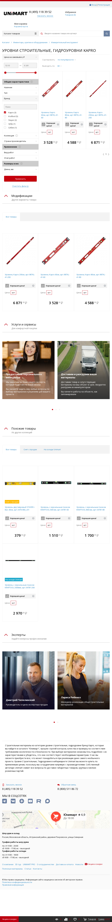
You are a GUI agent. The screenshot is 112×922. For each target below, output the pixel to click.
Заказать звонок (14, 784)
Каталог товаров (12, 33)
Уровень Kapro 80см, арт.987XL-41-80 (73, 115)
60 (58, 66)
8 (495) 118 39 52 (40, 12)
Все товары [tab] (11, 216)
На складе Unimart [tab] (52, 449)
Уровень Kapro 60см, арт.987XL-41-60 (49, 115)
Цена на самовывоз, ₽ (14, 57)
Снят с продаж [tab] (30, 449)
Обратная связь (68, 784)
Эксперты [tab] (18, 635)
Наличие (8, 87)
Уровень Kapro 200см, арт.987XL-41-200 (98, 115)
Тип (5, 93)
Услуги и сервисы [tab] (23, 324)
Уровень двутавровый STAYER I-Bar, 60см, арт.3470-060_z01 (20, 508)
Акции (9, 919)
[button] (59, 143)
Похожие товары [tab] (23, 428)
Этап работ (9, 158)
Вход (94, 4)
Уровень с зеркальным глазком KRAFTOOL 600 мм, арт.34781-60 (55, 508)
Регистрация (104, 4)
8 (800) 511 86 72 (67, 789)
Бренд (7, 98)
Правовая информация (13, 885)
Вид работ (9, 152)
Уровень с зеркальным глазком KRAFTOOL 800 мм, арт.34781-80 (91, 508)
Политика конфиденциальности (17, 882)
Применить (20, 179)
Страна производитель (15, 141)
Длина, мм (8, 169)
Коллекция (10, 135)
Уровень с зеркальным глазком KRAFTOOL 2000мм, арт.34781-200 (20, 586)
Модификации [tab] (21, 196)
